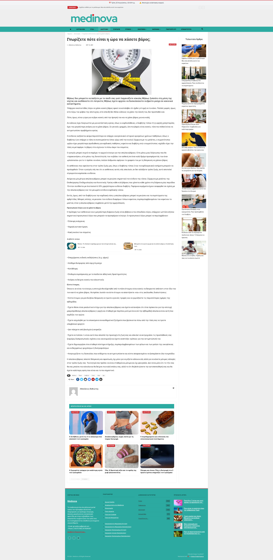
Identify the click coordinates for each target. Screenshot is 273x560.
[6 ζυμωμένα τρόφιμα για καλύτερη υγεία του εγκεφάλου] (86, 456)
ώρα (104, 375)
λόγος (93, 375)
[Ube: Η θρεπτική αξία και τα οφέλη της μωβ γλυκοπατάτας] (122, 456)
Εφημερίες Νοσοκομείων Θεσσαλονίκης (117, 536)
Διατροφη (104, 29)
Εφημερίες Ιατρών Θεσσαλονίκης (115, 533)
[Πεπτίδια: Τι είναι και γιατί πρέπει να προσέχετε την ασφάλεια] (178, 503)
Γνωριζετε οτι (171, 29)
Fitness (128, 29)
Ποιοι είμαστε (109, 511)
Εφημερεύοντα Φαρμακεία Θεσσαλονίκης (118, 527)
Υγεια (92, 29)
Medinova (72, 501)
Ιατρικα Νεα (80, 29)
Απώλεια (74, 375)
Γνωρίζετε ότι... (143, 518)
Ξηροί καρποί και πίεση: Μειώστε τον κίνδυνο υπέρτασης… (192, 518)
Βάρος (80, 375)
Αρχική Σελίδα (109, 502)
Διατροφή (141, 510)
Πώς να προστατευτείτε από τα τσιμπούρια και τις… (194, 532)
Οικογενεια (141, 29)
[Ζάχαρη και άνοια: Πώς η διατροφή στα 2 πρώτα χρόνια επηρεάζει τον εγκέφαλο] (157, 456)
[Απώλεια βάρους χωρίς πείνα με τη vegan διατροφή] (122, 423)
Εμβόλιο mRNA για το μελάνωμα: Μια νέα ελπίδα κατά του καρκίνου (101, 7)
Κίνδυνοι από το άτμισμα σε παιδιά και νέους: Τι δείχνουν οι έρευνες (193, 235)
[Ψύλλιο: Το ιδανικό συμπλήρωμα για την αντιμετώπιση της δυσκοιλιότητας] (71, 246)
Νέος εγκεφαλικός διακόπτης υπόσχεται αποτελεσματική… (192, 525)
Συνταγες (116, 29)
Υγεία (140, 501)
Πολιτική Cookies (110, 514)
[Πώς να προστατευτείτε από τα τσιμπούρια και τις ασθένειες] (178, 534)
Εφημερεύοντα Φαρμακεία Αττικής (116, 523)
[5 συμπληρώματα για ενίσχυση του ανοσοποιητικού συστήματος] (157, 423)
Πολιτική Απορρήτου (111, 517)
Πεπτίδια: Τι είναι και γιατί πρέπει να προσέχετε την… (193, 501)
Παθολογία (142, 505)
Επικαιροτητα (186, 29)
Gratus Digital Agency (197, 556)
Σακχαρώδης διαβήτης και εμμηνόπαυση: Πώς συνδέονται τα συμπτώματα (193, 83)
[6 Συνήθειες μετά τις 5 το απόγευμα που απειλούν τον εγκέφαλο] (86, 423)
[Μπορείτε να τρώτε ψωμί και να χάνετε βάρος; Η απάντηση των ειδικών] (128, 246)
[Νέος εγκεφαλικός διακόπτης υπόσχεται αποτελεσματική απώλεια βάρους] (178, 526)
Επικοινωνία (109, 508)
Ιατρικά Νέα (142, 514)
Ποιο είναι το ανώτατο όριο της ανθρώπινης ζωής (194, 509)
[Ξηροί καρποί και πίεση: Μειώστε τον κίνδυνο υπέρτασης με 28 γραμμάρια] (178, 518)
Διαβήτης (86, 375)
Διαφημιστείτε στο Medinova (114, 505)
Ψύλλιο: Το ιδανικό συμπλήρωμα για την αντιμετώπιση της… (97, 244)
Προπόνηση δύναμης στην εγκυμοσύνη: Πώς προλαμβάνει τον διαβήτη (193, 211)
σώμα (98, 375)
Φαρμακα (155, 29)
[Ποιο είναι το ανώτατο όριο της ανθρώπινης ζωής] (178, 511)
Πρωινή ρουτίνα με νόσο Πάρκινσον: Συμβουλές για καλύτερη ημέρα (191, 126)
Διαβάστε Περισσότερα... (77, 532)
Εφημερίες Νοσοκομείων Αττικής (115, 530)
